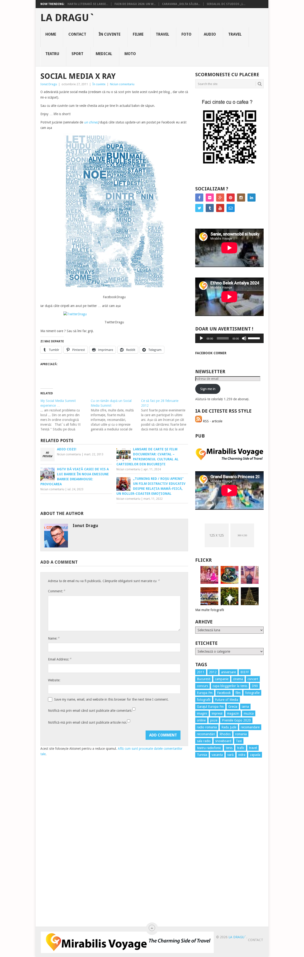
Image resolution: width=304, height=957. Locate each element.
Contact (77, 34)
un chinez (91, 122)
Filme (138, 34)
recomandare (250, 727)
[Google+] (220, 197)
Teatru (52, 54)
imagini (202, 713)
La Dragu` (67, 18)
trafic (240, 748)
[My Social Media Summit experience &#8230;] (65, 415)
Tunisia (202, 755)
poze (213, 720)
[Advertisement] (214, 847)
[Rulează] (201, 338)
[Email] (231, 208)
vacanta (217, 755)
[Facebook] (199, 197)
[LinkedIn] (251, 197)
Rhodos (225, 734)
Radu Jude (228, 727)
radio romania (207, 727)
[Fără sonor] (244, 338)
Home (50, 34)
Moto (130, 54)
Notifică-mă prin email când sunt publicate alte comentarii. (90, 710)
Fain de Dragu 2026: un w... (135, 4)
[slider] (254, 338)
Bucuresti (203, 679)
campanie (221, 679)
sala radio (204, 741)
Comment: (56, 591)
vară (230, 755)
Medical (104, 54)
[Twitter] (199, 208)
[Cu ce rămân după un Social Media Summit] (116, 415)
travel (253, 748)
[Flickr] (210, 197)
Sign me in (207, 389)
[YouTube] (220, 208)
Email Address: (59, 659)
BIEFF (244, 672)
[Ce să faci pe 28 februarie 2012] (166, 415)
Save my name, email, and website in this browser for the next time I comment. (111, 699)
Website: (54, 680)
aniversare (228, 672)
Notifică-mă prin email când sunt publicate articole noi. (87, 722)
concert (252, 679)
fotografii (203, 700)
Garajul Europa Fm (210, 706)
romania (241, 734)
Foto (186, 34)
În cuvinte (109, 34)
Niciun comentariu (122, 84)
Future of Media (226, 700)
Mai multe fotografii (209, 610)
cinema (238, 679)
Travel (162, 34)
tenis (229, 748)
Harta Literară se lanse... (87, 4)
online (201, 720)
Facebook (224, 693)
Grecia (232, 706)
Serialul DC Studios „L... (226, 4)
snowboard (223, 741)
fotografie (252, 693)
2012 (213, 672)
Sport (77, 54)
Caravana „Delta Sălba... (181, 4)
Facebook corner (210, 353)
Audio (210, 34)
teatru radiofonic (209, 748)
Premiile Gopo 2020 (236, 720)
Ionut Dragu (48, 84)
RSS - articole (212, 421)
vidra (241, 755)
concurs (202, 686)
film (238, 693)
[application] (229, 338)
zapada (255, 755)
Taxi (239, 741)
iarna (245, 706)
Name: (53, 638)
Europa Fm (205, 693)
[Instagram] (241, 197)
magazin (233, 713)
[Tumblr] (210, 208)
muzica (249, 713)
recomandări (206, 734)
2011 (200, 672)
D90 (255, 686)
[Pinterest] (231, 197)
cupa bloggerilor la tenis (230, 686)
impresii (217, 713)
